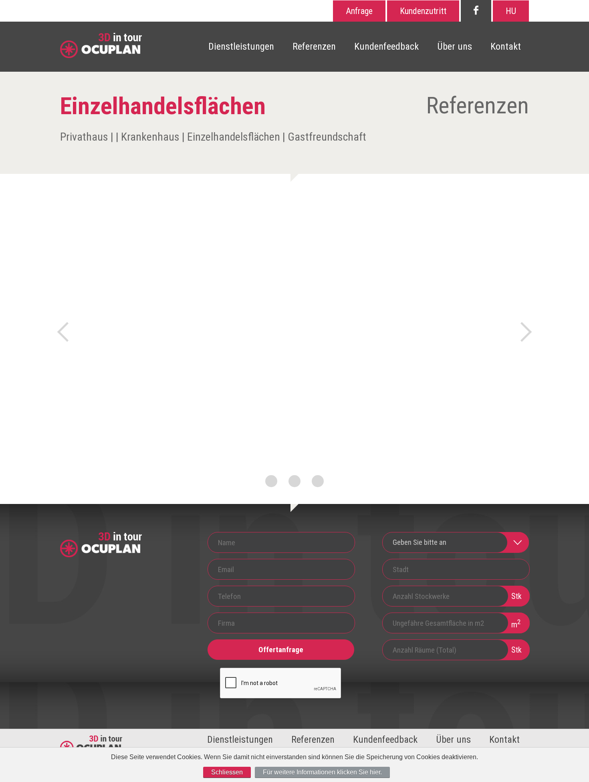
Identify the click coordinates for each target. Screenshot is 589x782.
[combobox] (455, 542)
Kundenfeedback (386, 46)
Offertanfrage (280, 649)
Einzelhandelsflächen (233, 136)
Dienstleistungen (241, 46)
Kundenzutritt (423, 11)
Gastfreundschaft (327, 136)
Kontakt (505, 46)
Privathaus (84, 136)
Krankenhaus (150, 136)
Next (522, 332)
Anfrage (359, 11)
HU (511, 11)
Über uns (454, 46)
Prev (67, 332)
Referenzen (314, 46)
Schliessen (227, 772)
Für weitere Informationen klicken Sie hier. (322, 772)
